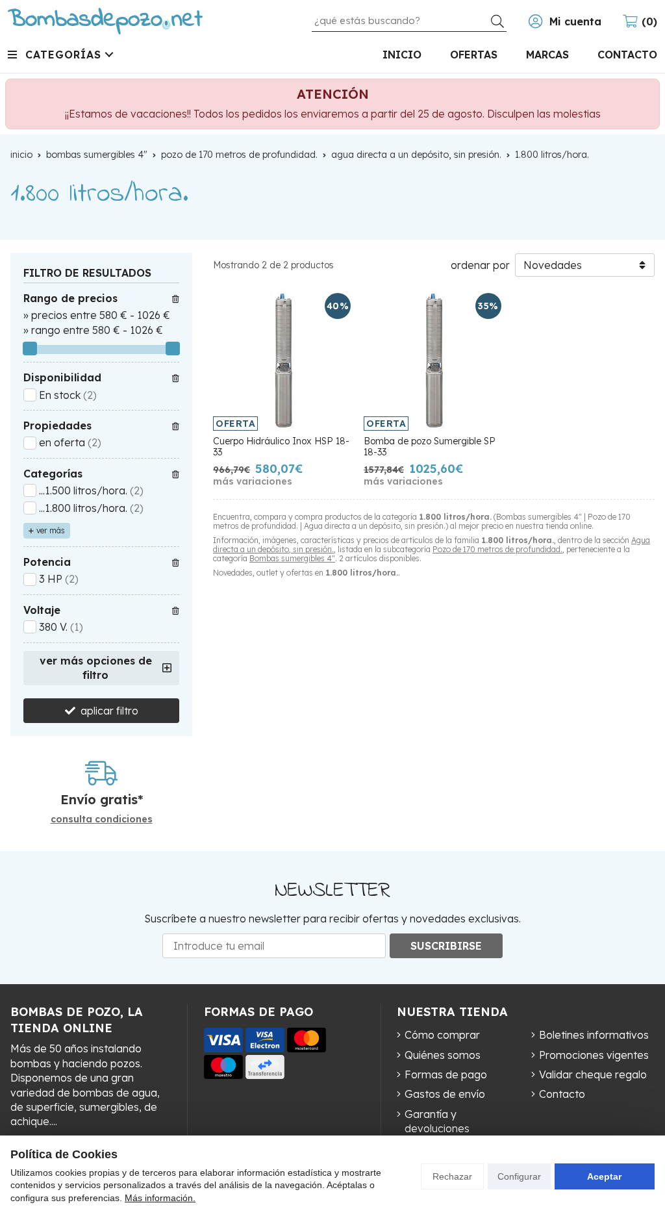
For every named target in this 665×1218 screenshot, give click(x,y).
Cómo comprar (442, 1034)
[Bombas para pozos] (105, 21)
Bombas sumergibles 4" (292, 558)
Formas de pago (446, 1074)
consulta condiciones (102, 819)
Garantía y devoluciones (437, 1121)
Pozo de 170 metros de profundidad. (497, 549)
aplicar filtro (109, 710)
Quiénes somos (443, 1054)
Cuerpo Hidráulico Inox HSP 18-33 (281, 446)
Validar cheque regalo (593, 1074)
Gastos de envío (445, 1093)
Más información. (160, 1198)
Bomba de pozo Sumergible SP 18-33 (430, 446)
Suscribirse (446, 945)
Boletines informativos (594, 1034)
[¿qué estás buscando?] (409, 20)
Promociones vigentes (594, 1054)
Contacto (562, 1093)
